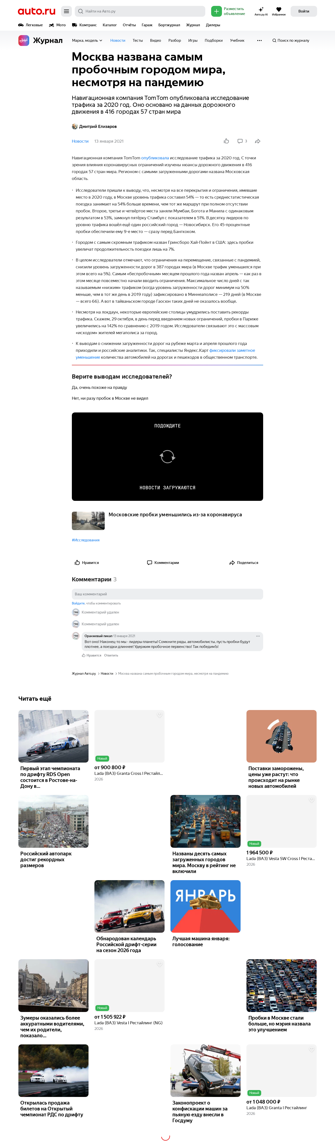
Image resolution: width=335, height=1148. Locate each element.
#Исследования (86, 540)
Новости (117, 40)
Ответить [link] (111, 655)
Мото (61, 25)
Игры (192, 40)
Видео (155, 40)
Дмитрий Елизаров (98, 126)
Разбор (174, 40)
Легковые (34, 25)
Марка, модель (85, 40)
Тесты (138, 40)
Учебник (237, 40)
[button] (129, 736)
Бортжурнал (169, 25)
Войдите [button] (78, 603)
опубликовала (155, 157)
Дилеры (213, 25)
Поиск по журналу (293, 40)
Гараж (147, 25)
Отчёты (129, 25)
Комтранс (88, 25)
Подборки (214, 40)
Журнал (193, 25)
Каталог (110, 25)
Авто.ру (36, 11)
